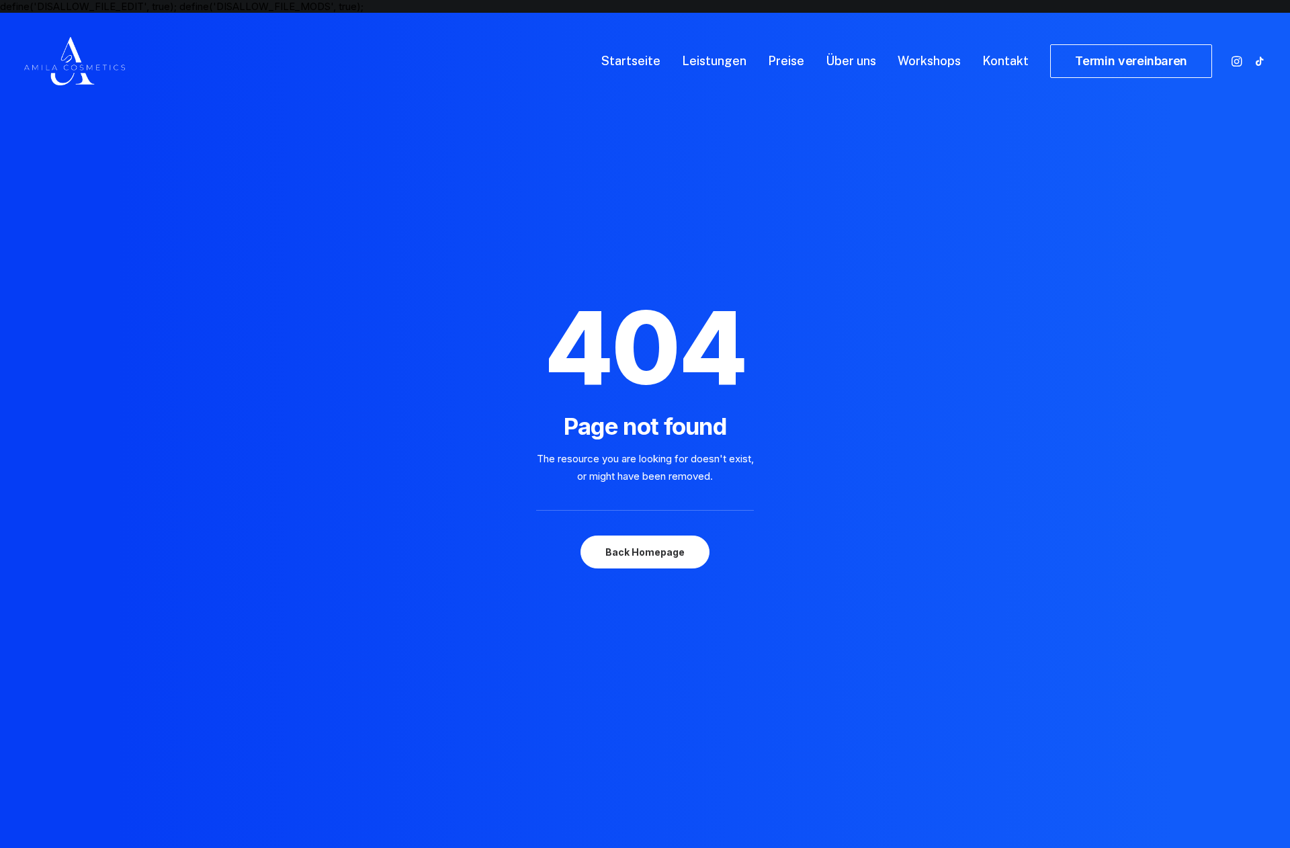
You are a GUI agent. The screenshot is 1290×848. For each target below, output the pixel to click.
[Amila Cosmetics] (74, 61)
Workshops (929, 61)
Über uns (851, 61)
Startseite (630, 61)
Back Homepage (645, 552)
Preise (786, 61)
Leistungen (714, 61)
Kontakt (1005, 61)
